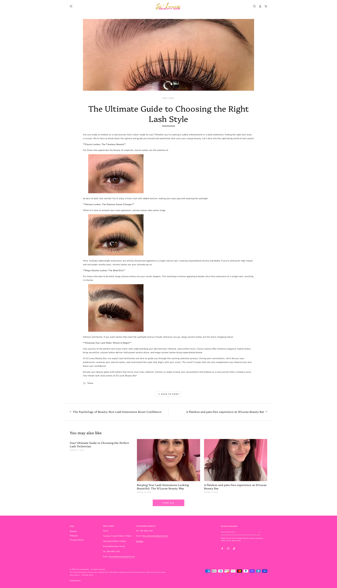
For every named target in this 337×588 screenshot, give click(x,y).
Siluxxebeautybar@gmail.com (122, 556)
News (171, 98)
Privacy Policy (77, 540)
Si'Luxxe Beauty (83, 569)
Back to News (170, 394)
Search (73, 531)
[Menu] (71, 6)
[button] (254, 6)
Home (164, 98)
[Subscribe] (259, 532)
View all (169, 503)
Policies (74, 535)
